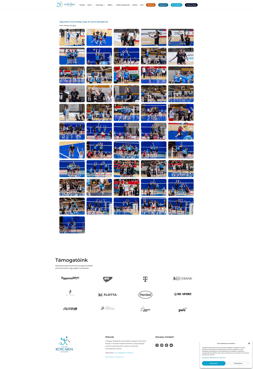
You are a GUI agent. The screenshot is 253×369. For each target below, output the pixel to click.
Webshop (150, 5)
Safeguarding (191, 5)
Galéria (134, 5)
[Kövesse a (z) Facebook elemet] (157, 345)
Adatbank (163, 5)
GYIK (141, 5)
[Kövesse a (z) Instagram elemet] (161, 345)
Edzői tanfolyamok (123, 5)
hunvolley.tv (176, 5)
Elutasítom (238, 363)
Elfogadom (214, 363)
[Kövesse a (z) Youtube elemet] (171, 345)
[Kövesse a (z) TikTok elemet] (166, 345)
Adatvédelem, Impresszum (114, 357)
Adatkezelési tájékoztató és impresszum (214, 357)
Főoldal (82, 5)
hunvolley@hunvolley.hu (123, 353)
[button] (249, 343)
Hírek (89, 5)
